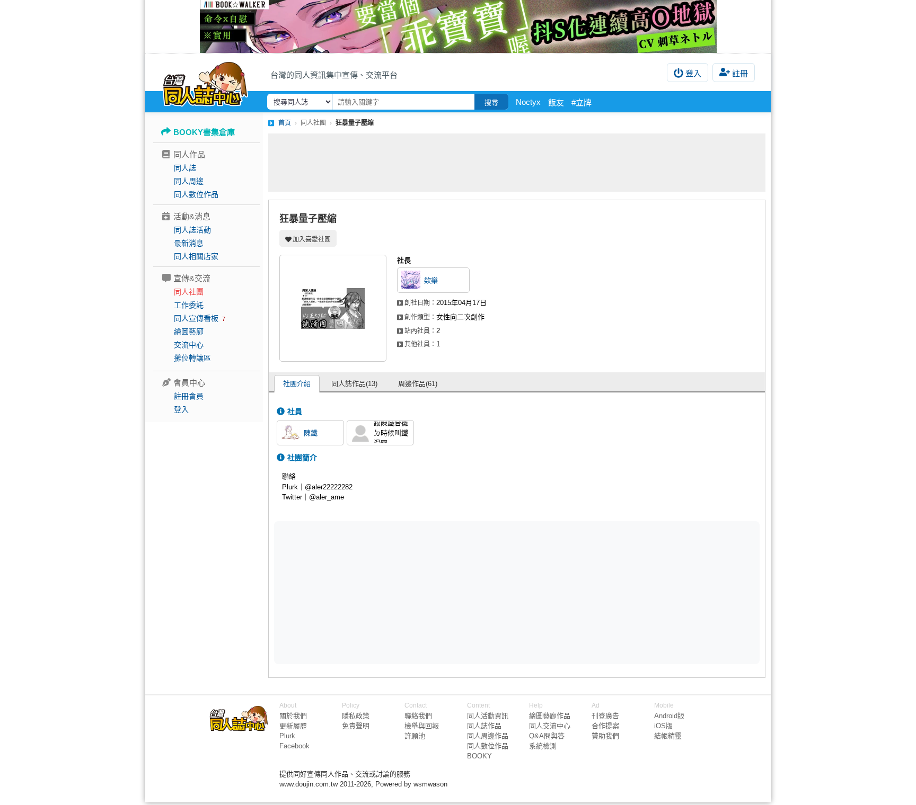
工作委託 (189, 305)
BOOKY (479, 756)
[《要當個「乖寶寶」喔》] (458, 26)
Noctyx (528, 101)
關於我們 (293, 716)
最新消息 (189, 243)
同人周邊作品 (487, 736)
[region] (434, 591)
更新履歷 (293, 726)
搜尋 (491, 102)
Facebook (294, 746)
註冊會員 (189, 396)
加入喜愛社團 (312, 239)
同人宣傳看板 (196, 318)
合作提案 (605, 726)
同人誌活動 (192, 230)
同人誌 (185, 168)
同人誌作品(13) (354, 384)
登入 (693, 73)
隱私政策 (355, 716)
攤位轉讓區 (192, 358)
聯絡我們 (418, 716)
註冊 (740, 73)
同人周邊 (189, 181)
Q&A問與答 (547, 736)
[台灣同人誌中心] (205, 82)
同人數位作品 (196, 194)
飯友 (556, 102)
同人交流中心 (549, 726)
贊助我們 (605, 736)
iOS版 (663, 726)
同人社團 (189, 292)
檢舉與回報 (421, 726)
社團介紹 (297, 384)
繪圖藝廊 (189, 331)
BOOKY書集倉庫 (204, 132)
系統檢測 (543, 746)
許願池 (414, 736)
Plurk (287, 736)
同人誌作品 (484, 726)
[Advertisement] (517, 162)
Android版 (669, 716)
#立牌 (581, 102)
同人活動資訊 (487, 716)
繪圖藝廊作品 (549, 716)
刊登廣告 (605, 716)
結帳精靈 (668, 736)
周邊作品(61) (417, 384)
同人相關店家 (196, 256)
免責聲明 (355, 726)
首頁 (284, 123)
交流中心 (189, 345)
